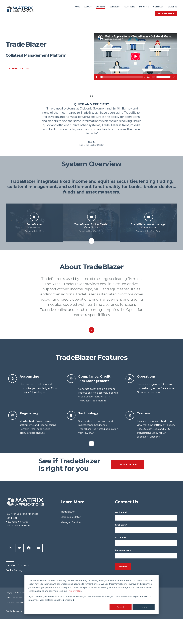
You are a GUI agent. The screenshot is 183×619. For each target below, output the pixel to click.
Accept (120, 607)
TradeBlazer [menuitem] (68, 511)
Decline (143, 607)
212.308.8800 (22, 525)
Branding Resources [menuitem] (17, 565)
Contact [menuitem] (158, 7)
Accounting (29, 376)
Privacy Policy (74, 591)
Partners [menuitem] (129, 7)
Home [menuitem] (77, 7)
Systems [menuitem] (100, 7)
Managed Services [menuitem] (71, 522)
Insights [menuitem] (144, 7)
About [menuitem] (88, 7)
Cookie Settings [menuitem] (14, 570)
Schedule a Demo (19, 68)
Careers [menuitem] (172, 7)
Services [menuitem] (115, 7)
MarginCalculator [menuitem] (71, 517)
